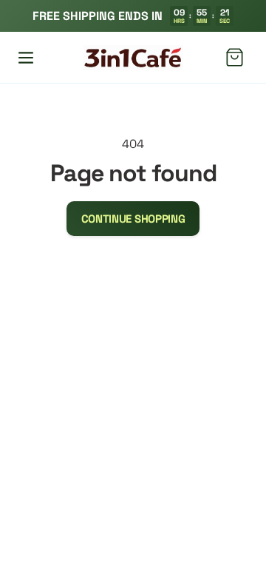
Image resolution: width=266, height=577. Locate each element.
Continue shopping (133, 219)
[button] (25, 57)
